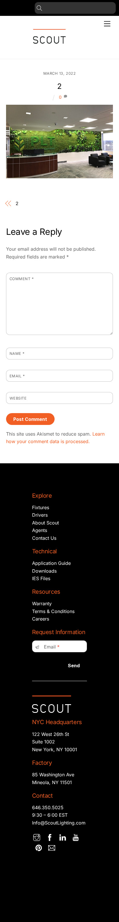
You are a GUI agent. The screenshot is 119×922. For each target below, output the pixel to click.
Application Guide (51, 563)
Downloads (44, 571)
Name (17, 353)
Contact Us (44, 538)
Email (17, 376)
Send (74, 665)
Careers (40, 619)
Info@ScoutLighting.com (58, 823)
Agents (39, 530)
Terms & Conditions (53, 611)
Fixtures (40, 507)
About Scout (45, 523)
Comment (22, 279)
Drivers (40, 515)
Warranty (42, 603)
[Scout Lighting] (49, 48)
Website (18, 398)
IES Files (41, 578)
